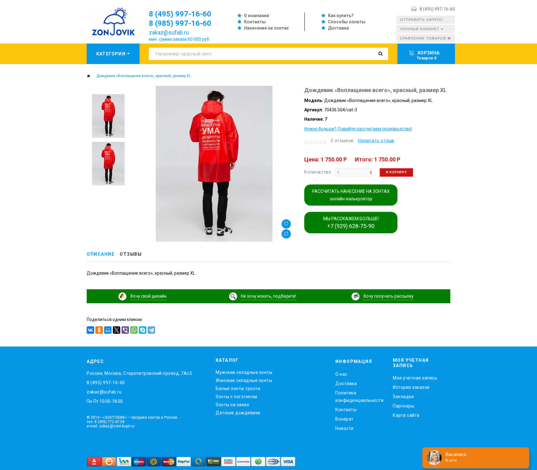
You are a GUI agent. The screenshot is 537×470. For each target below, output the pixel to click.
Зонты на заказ (232, 404)
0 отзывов (342, 140)
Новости (344, 428)
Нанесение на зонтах (266, 28)
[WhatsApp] (134, 330)
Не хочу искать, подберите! (268, 296)
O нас (341, 374)
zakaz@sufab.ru (169, 32)
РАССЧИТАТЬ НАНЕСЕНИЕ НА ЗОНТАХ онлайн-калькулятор (351, 195)
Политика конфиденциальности (359, 396)
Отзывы (131, 254)
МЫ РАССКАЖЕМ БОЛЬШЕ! (351, 222)
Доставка (338, 28)
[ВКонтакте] (90, 330)
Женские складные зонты (244, 380)
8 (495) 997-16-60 (437, 9)
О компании (256, 15)
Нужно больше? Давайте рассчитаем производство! (358, 128)
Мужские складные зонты (244, 372)
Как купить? (341, 15)
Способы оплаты (346, 21)
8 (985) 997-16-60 (180, 23)
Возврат (344, 418)
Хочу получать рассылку (388, 296)
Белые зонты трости (238, 388)
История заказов (411, 387)
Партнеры (403, 405)
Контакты (255, 21)
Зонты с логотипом (236, 396)
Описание (100, 254)
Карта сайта (406, 415)
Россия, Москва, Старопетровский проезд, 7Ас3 (139, 373)
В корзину (396, 172)
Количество (317, 172)
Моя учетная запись (415, 377)
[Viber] (125, 330)
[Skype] (142, 330)
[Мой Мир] (108, 330)
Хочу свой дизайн (148, 296)
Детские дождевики (238, 412)
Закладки (403, 396)
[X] (116, 330)
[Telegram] (151, 330)
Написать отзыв (376, 140)
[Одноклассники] (99, 330)
